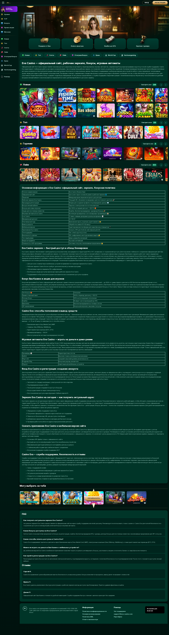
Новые (27, 55)
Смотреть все (148, 84)
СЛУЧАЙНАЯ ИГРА (94, 498)
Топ (39, 55)
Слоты (51, 55)
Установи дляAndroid (152, 610)
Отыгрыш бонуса (81, 55)
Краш (98, 55)
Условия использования (91, 614)
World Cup (112, 55)
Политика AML (87, 617)
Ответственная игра (90, 619)
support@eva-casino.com (123, 614)
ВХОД (147, 2)
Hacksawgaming (130, 55)
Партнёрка (118, 617)
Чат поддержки (120, 611)
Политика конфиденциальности (94, 611)
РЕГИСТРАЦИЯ (160, 2)
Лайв (64, 55)
